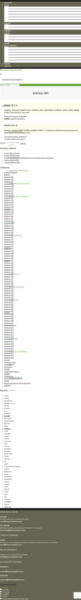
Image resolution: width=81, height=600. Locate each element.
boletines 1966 (9, 223)
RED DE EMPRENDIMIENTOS (13, 379)
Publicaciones (8, 376)
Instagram (6, 592)
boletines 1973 (9, 240)
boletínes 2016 (9, 337)
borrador (7, 360)
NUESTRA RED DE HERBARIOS (17, 51)
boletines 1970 (9, 233)
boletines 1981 (9, 256)
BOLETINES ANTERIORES (16, 38)
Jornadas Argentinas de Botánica (12, 466)
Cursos (5, 443)
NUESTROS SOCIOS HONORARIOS (18, 21)
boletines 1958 (9, 207)
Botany (6, 426)
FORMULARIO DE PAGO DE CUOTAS (19, 18)
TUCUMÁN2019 (7, 501)
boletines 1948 (9, 184)
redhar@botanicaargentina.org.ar (11, 557)
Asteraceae (7, 408)
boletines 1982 (9, 258)
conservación (7, 441)
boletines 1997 (9, 293)
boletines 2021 (9, 348)
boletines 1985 (9, 265)
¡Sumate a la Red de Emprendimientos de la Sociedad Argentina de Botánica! (29, 158)
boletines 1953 (9, 196)
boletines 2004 (9, 309)
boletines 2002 (9, 304)
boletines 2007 (9, 316)
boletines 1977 (9, 249)
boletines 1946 (9, 179)
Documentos (8, 367)
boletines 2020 (9, 346)
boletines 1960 (9, 212)
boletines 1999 (9, 297)
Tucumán (6, 504)
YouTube (5, 590)
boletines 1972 (9, 237)
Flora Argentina (8, 453)
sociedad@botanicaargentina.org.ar (12, 571)
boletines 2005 (9, 311)
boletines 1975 (9, 244)
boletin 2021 (7, 416)
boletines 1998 (9, 295)
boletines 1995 (9, 288)
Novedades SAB (8, 476)
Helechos (6, 456)
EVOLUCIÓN (7, 451)
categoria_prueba (10, 362)
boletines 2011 (9, 325)
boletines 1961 (9, 214)
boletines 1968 (9, 228)
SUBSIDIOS (7, 386)
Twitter (5, 596)
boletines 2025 (9, 358)
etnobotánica (7, 448)
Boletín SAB (7, 423)
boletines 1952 (9, 193)
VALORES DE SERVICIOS (15, 56)
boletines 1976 (9, 246)
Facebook (6, 594)
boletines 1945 (9, 177)
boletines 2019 (9, 344)
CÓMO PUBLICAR (13, 41)
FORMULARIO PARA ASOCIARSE (18, 15)
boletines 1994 (9, 286)
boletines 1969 (9, 230)
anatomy (6, 395)
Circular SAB (7, 433)
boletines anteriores (9, 421)
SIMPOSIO (6, 489)
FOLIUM (6, 369)
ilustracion (6, 459)
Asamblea (6, 403)
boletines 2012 (9, 328)
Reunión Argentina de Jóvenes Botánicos (17, 383)
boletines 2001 (9, 302)
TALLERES (11, 53)
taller (5, 494)
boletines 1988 (9, 272)
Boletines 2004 (7, 418)
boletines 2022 (9, 351)
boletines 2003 (9, 307)
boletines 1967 (9, 226)
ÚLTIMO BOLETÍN (13, 36)
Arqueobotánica (8, 400)
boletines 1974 (9, 242)
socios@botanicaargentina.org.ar (11, 521)
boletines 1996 (9, 291)
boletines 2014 (9, 332)
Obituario (6, 481)
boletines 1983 (9, 260)
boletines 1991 (9, 279)
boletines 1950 (9, 189)
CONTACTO (11, 61)
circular (6, 431)
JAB (5, 461)
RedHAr (6, 381)
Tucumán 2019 (7, 507)
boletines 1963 (9, 219)
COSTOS (10, 10)
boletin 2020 (7, 413)
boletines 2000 (9, 300)
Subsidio (6, 491)
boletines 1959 (9, 209)
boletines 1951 (9, 191)
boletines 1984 (9, 263)
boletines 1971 (9, 235)
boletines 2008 (9, 318)
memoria (6, 469)
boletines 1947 (9, 182)
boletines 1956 (9, 202)
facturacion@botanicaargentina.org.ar (12, 530)
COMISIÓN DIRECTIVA (15, 28)
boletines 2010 (9, 323)
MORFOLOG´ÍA (7, 471)
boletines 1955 (9, 200)
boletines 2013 (9, 330)
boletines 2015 (9, 335)
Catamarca (7, 428)
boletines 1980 (9, 253)
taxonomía (7, 499)
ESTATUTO (11, 26)
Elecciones (6, 446)
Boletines (7, 175)
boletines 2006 (9, 314)
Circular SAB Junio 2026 (11, 153)
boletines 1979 (9, 251)
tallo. (5, 496)
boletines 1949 (9, 186)
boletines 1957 (9, 205)
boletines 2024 (9, 355)
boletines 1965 (9, 221)
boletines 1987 (9, 270)
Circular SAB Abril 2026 (11, 160)
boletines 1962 (9, 216)
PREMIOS (7, 374)
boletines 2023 (9, 353)
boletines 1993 (9, 284)
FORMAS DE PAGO (13, 13)
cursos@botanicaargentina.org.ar (11, 545)
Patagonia (6, 484)
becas (5, 410)
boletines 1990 (9, 277)
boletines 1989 (9, 274)
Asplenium (6, 405)
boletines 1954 (9, 198)
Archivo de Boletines (10, 172)
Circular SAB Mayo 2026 (11, 156)
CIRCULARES (8, 365)
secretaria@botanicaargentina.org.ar (12, 580)
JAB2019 (6, 464)
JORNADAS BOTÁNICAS (11, 372)
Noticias (6, 474)
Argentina (6, 398)
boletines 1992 (9, 281)
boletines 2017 (9, 339)
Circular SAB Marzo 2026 (12, 162)
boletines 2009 (9, 321)
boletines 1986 (9, 267)
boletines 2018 (9, 341)
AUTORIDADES (12, 48)
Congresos (6, 438)
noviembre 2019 (8, 479)
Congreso (6, 436)
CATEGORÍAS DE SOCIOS (15, 8)
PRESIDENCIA (4, 567)
